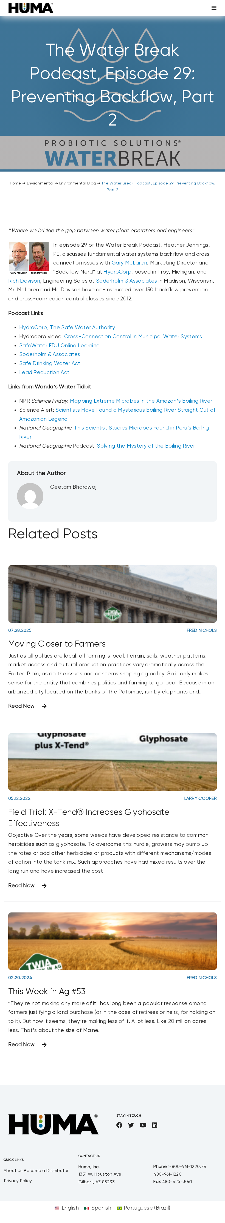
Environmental (40, 183)
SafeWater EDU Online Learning (59, 345)
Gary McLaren (129, 263)
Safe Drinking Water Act (49, 363)
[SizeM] (31, 5)
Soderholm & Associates (126, 281)
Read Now (21, 706)
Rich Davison (24, 281)
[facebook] (119, 1125)
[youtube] (143, 1125)
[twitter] (131, 1125)
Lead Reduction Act (44, 372)
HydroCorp (117, 272)
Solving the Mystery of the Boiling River (146, 446)
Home (15, 183)
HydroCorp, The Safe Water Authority (67, 327)
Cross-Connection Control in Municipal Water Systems (133, 336)
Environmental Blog (77, 183)
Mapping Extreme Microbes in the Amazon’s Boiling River (141, 401)
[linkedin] (154, 1125)
